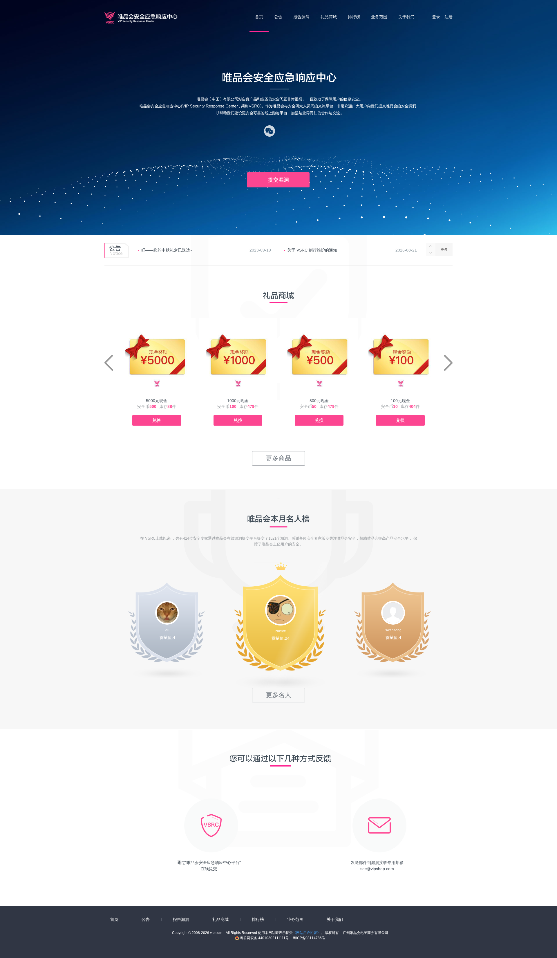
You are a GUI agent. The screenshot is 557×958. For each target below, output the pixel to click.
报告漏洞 (301, 17)
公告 (278, 17)
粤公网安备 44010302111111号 (265, 938)
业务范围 (379, 17)
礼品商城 (329, 17)
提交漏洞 (278, 180)
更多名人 (278, 695)
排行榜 (354, 17)
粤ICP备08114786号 (309, 938)
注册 (448, 17)
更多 (444, 249)
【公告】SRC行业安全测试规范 (315, 250)
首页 (259, 17)
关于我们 (406, 17)
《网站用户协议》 (307, 933)
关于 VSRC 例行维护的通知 (166, 250)
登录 (436, 17)
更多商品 (278, 458)
